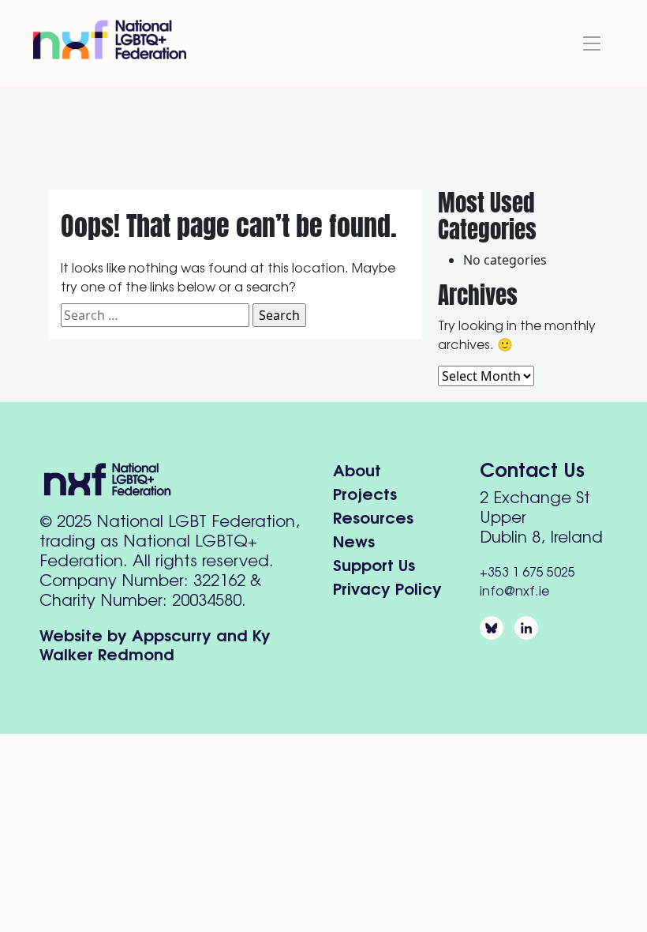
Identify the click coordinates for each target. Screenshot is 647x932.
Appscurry (171, 634)
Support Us (374, 563)
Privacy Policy (387, 587)
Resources (373, 516)
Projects (365, 492)
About (357, 469)
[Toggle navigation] (592, 43)
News (354, 540)
